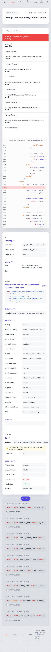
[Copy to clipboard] (44, 245)
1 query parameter (13, 512)
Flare (40, 633)
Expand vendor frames (13, 31)
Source (14, 635)
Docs (22, 635)
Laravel (31, 635)
